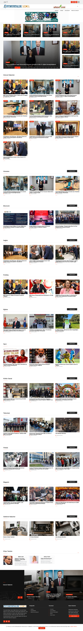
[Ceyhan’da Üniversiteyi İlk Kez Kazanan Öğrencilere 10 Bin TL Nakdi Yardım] (41, 183)
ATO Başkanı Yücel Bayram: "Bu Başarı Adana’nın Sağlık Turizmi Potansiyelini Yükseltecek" (15, 137)
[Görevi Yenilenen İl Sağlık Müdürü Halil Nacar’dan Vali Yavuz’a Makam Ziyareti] (67, 107)
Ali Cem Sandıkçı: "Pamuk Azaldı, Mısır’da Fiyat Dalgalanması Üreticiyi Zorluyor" (66, 227)
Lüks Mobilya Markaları (60, 433)
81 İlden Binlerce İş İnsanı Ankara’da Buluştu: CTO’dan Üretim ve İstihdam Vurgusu (39, 227)
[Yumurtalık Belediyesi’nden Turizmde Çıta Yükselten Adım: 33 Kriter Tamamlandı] (15, 107)
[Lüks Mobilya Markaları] (67, 425)
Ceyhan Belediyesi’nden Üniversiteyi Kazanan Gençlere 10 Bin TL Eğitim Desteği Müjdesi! (51, 34)
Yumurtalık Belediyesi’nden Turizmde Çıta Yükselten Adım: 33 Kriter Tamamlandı (15, 116)
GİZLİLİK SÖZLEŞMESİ (54, 612)
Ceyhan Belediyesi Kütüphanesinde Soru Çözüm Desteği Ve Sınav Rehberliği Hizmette (31, 34)
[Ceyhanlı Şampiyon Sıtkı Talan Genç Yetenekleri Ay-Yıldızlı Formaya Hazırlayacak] (15, 356)
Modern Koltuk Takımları (9, 537)
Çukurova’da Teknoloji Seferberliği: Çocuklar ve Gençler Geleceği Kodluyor (40, 434)
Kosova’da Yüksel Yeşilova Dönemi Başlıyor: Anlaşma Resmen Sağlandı (39, 365)
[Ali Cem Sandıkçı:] (67, 217)
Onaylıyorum (42, 628)
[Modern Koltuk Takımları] (15, 528)
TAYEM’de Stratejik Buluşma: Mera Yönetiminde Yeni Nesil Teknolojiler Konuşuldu (40, 330)
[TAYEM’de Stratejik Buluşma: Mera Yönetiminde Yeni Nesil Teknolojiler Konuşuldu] (41, 321)
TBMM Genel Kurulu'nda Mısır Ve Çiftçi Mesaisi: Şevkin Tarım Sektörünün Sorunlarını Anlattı (66, 296)
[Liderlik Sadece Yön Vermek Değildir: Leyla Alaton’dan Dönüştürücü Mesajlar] (15, 494)
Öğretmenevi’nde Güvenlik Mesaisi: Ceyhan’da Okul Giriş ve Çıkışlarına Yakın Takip (67, 468)
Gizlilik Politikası (73, 626)
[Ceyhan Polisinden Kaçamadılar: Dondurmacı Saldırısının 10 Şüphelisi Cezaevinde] (15, 459)
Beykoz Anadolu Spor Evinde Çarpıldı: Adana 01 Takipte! (66, 365)
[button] (21, 597)
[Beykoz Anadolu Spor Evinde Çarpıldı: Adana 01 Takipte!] (67, 356)
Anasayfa (56, 10)
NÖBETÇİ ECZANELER (75, 10)
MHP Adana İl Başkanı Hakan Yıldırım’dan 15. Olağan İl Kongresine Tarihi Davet (12, 34)
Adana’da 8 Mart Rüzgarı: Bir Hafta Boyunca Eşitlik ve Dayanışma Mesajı (67, 503)
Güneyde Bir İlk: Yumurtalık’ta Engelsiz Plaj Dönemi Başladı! (71, 34)
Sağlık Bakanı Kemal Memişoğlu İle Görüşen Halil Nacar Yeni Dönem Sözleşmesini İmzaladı (40, 137)
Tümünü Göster (72, 205)
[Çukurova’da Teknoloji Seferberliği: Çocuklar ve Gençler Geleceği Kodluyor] (41, 425)
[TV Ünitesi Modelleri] (41, 528)
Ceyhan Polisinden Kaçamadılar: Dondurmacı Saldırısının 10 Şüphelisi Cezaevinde (13, 468)
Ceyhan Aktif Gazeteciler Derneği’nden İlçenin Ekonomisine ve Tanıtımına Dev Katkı (65, 399)
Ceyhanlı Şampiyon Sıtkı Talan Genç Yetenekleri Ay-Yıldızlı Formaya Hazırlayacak (15, 365)
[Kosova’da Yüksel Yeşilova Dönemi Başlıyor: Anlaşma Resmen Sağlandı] (41, 356)
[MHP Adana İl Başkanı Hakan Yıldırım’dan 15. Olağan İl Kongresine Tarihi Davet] (15, 87)
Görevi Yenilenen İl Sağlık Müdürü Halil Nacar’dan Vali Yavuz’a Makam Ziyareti (66, 116)
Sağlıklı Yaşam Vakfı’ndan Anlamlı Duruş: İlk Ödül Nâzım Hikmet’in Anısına (14, 399)
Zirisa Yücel (47, 556)
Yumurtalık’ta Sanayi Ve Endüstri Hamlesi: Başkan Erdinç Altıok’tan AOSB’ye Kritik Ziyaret (66, 137)
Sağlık (5, 121)
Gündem (61, 10)
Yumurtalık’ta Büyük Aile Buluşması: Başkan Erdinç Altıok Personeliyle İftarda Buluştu (41, 503)
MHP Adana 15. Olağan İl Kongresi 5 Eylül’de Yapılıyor (13, 296)
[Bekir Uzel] (7, 560)
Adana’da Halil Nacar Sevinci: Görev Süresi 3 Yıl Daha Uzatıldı (14, 158)
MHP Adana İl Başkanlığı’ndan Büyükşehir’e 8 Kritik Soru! (41, 296)
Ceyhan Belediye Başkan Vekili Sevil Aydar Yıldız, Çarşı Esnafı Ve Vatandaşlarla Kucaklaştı (40, 116)
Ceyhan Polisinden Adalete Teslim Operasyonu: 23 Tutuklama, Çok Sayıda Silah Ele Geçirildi (41, 468)
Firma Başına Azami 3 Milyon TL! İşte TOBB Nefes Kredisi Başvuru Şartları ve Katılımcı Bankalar (14, 227)
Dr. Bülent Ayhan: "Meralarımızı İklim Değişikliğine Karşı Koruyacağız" (66, 330)
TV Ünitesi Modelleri (34, 537)
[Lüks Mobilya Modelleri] (67, 528)
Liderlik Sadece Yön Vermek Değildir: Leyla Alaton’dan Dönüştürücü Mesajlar (13, 503)
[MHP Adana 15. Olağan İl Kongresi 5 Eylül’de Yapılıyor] (15, 287)
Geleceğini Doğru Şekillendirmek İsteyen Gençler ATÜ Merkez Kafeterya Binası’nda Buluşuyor (14, 330)
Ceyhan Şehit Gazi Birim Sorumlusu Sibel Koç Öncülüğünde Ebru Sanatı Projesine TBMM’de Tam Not (41, 399)
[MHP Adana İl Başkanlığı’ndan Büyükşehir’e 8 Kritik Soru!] (41, 287)
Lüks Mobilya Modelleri (60, 537)
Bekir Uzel (21, 556)
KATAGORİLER (67, 10)
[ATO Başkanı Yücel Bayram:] (15, 128)
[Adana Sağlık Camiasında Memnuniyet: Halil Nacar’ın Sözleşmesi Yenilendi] (41, 252)
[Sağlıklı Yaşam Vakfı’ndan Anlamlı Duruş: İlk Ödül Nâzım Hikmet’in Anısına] (15, 390)
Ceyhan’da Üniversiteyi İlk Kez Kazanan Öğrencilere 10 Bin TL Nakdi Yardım (41, 192)
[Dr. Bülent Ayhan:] (67, 321)
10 (57, 67)
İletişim (51, 613)
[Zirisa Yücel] (33, 559)
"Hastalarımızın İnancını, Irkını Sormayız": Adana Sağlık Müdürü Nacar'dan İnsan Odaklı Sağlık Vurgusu (66, 261)
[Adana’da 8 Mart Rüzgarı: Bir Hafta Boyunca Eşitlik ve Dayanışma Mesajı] (67, 494)
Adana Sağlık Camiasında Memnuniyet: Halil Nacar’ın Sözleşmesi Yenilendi (39, 261)
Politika (6, 32)
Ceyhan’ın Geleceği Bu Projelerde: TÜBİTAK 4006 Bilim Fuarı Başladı (14, 434)
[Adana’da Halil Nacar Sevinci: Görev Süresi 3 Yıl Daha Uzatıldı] (15, 148)
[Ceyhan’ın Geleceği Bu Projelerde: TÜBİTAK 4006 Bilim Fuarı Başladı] (15, 425)
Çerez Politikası (53, 610)
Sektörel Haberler (30, 594)
